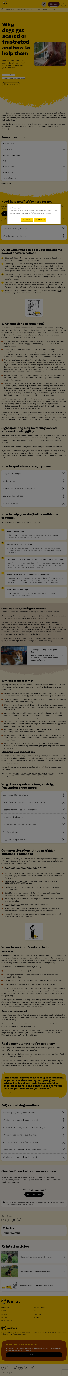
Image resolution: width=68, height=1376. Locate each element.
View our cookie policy (20, 215)
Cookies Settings (27, 219)
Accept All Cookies (40, 219)
